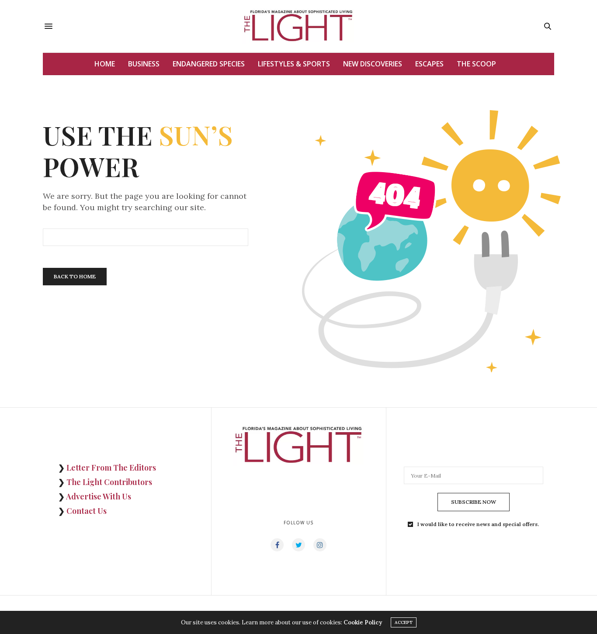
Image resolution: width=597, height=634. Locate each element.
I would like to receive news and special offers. (478, 524)
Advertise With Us (98, 496)
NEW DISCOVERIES (372, 64)
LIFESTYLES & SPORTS (294, 64)
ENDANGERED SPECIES (209, 64)
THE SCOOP (476, 64)
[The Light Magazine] (298, 26)
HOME (104, 64)
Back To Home (75, 276)
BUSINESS (144, 64)
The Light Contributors (109, 482)
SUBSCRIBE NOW (473, 502)
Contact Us (86, 511)
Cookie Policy (363, 622)
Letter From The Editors (111, 467)
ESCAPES (429, 64)
